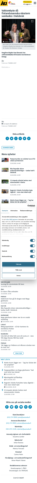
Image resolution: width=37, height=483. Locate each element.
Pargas (3, 297)
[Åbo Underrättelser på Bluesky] (11, 407)
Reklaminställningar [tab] (26, 210)
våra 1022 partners (12, 219)
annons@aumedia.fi (24, 423)
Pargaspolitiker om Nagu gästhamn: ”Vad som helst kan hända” (19, 372)
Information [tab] (14, 210)
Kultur (3, 306)
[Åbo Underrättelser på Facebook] (7, 407)
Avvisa (18, 275)
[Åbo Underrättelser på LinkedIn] (26, 407)
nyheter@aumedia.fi (24, 429)
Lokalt (3, 324)
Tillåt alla (18, 264)
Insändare (5, 315)
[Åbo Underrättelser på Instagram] (16, 407)
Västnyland (5, 282)
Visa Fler (18, 353)
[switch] (32, 245)
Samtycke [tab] (5, 210)
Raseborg (4, 334)
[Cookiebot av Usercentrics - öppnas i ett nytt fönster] (27, 206)
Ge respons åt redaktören (10, 124)
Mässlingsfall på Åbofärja (13, 379)
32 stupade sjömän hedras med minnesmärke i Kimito (15, 392)
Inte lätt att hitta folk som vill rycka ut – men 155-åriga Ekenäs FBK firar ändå (17, 338)
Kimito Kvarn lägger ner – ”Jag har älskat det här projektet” (20, 365)
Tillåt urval (18, 270)
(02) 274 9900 (12, 417)
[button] (27, 4)
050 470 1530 (11, 429)
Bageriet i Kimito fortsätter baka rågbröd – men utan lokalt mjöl (19, 385)
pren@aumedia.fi (24, 417)
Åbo (2, 289)
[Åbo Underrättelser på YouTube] (21, 407)
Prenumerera (27, 2)
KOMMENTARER (8, 147)
